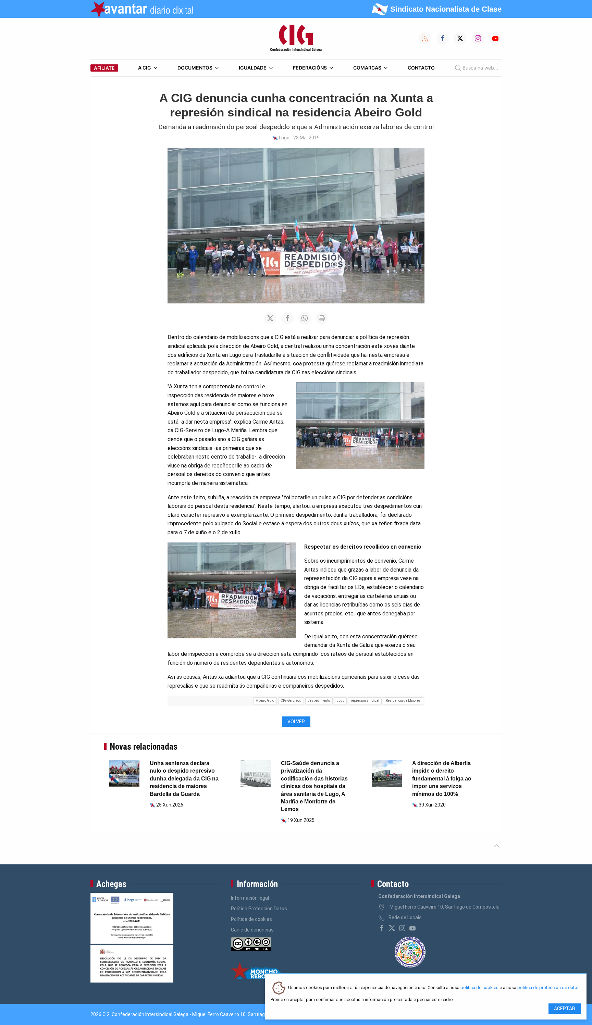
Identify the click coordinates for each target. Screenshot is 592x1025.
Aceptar (564, 1008)
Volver (296, 721)
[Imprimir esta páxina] (322, 318)
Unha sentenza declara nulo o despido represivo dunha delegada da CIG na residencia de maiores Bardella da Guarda (184, 778)
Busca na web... (480, 68)
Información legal (250, 898)
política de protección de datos (548, 987)
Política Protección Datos (259, 908)
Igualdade (253, 68)
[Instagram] (402, 928)
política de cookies (479, 987)
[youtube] (412, 928)
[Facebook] (381, 928)
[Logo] (296, 38)
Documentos (194, 68)
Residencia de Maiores (403, 700)
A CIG (144, 68)
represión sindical (365, 700)
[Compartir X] (270, 318)
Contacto (421, 68)
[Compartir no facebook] (287, 318)
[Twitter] (391, 928)
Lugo (340, 700)
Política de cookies (251, 919)
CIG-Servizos (291, 700)
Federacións (310, 68)
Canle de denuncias (252, 930)
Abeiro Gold (265, 700)
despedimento (319, 700)
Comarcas (367, 68)
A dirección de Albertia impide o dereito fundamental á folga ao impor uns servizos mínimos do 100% (441, 778)
